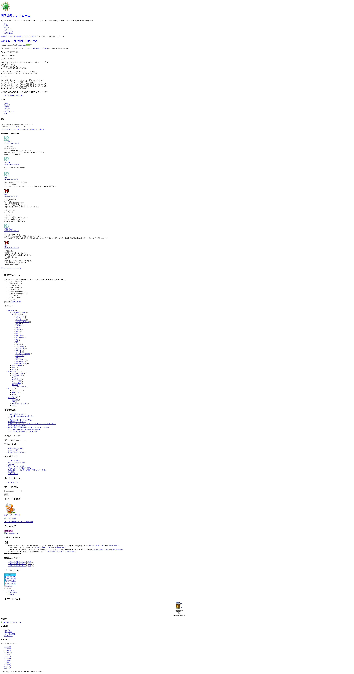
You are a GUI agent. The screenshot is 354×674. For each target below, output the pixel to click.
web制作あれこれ (22, 36)
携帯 (16, 333)
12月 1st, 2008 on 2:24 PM (11, 196)
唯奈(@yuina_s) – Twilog (16, 448)
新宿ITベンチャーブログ (16, 466)
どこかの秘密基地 (14, 460)
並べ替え (18, 325)
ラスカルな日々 (13, 474)
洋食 (13, 402)
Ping (16, 339)
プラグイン (15, 314)
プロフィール (19, 316)
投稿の (8, 632)
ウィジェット (19, 348)
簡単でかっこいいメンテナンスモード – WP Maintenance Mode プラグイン (32, 424)
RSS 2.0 (15, 126)
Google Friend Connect (19, 386)
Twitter (17, 342)
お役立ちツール (17, 375)
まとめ (14, 369)
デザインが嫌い (15, 297)
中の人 (10, 388)
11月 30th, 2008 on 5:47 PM (11, 143)
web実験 (14, 377)
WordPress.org (8, 636)
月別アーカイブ (9, 440)
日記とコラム (16, 390)
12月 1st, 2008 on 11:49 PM (11, 248)
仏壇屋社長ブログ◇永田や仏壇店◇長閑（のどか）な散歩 (27, 470)
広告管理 (18, 329)
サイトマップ (8, 31)
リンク (17, 324)
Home (6, 24)
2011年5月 (7, 654)
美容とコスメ (16, 392)
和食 (13, 405)
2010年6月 (7, 664)
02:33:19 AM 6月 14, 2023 (97, 545)
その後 (10, 418)
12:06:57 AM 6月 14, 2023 (54, 551)
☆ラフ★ (7, 162)
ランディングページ (22, 322)
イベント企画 (16, 383)
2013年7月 (7, 647)
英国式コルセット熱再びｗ (17, 422)
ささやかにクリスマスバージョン (13, 129)
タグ (16, 358)
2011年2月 (7, 656)
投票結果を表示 (16, 302)
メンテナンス (19, 318)
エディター (19, 350)
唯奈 (5, 194)
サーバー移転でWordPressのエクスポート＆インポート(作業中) (28, 427)
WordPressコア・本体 (18, 312)
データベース (19, 361)
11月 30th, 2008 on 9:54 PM (11, 164)
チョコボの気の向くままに (17, 462)
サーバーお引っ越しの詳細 (17, 426)
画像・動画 (19, 335)
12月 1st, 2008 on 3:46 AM (11, 179)
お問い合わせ (8, 33)
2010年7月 (7, 662)
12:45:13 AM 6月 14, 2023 (43, 547)
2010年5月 (7, 666)
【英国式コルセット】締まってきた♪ (20, 420)
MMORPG (15, 396)
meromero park (12, 592)
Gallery (6, 27)
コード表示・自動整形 (22, 354)
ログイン (7, 630)
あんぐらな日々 (13, 482)
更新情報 (15, 385)
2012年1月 (7, 650)
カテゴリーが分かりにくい (19, 293)
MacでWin (11, 472)
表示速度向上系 (20, 337)
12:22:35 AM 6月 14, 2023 (101, 549)
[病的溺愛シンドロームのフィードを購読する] (10, 513)
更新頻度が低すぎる (17, 281)
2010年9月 (7, 658)
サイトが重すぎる (16, 287)
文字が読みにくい (16, 295)
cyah (29, 564)
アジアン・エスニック (19, 403)
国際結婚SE (8, 229)
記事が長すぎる (15, 289)
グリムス (11, 594)
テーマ (14, 367)
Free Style (11, 464)
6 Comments (22, 45)
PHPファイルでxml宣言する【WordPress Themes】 (24, 429)
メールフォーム (20, 320)
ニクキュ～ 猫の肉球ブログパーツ (19, 41)
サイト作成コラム (18, 373)
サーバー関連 (16, 381)
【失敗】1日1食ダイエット (17, 414)
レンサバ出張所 (13, 450)
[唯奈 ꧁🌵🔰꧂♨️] (6, 544)
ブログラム (11, 590)
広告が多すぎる (15, 285)
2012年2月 (7, 648)
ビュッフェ (11, 398)
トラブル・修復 (17, 365)
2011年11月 (8, 652)
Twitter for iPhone (113, 545)
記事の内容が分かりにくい (19, 291)
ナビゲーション (20, 363)
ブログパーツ (34, 36)
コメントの (9, 634)
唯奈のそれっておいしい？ (17, 452)
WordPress (11, 310)
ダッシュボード (20, 359)
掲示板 (17, 331)
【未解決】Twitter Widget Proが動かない (21, 416)
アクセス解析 (19, 346)
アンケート (8, 29)
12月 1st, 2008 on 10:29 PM (11, 231)
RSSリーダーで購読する (12, 515)
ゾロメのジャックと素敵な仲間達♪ (19, 468)
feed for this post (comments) (11, 268)
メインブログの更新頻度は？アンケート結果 (23, 431)
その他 (12, 300)
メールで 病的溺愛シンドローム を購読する (18, 522)
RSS (16, 341)
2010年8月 (7, 660)
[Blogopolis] (8, 586)
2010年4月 (7, 668)
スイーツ (15, 400)
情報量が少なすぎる (17, 283)
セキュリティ (19, 356)
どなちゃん (8, 141)
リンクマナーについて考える (14, 95)
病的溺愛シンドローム (16, 15)
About (6, 25)
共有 (16, 327)
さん (5, 177)
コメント (18, 352)
